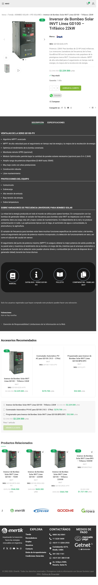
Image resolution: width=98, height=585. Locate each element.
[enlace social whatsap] (71, 107)
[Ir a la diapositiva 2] (25, 59)
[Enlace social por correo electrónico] (68, 107)
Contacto (29, 549)
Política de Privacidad (50, 574)
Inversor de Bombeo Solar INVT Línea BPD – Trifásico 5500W (85, 458)
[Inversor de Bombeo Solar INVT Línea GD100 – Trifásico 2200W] (60, 459)
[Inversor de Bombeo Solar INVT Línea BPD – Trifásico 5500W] (84, 451)
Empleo (28, 542)
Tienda (10, 15)
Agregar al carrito (71, 88)
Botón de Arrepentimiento (36, 552)
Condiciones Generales (35, 556)
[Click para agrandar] (6, 57)
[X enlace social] (65, 107)
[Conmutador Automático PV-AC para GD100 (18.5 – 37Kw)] (48, 351)
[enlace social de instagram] (10, 548)
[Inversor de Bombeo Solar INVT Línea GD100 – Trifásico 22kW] (17, 362)
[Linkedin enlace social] (17, 548)
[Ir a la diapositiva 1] (23, 59)
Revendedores (31, 538)
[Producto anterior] (89, 107)
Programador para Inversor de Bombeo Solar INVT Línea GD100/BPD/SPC (79, 358)
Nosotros (29, 545)
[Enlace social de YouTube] (14, 548)
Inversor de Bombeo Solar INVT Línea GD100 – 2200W (36, 474)
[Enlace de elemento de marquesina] (12, 511)
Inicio (4, 15)
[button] (4, 39)
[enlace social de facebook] (62, 107)
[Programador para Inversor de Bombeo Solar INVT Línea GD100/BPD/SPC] (79, 351)
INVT (17, 384)
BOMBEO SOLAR (21, 15)
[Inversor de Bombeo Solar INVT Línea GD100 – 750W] (11, 459)
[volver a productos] (92, 107)
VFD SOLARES (36, 15)
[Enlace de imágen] (84, 538)
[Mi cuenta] (93, 3)
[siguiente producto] (95, 107)
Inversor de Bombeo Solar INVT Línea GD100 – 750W (11, 474)
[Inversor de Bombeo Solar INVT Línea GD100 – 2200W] (35, 459)
